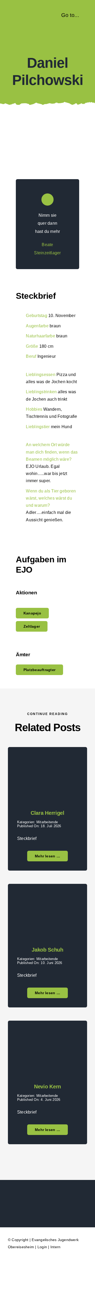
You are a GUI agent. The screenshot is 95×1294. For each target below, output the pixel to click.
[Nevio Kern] (47, 1033)
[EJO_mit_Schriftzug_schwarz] (28, 12)
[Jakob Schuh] (47, 897)
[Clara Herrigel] (47, 760)
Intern (55, 1247)
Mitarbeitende (47, 822)
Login (42, 1247)
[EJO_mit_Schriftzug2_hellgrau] (47, 1196)
